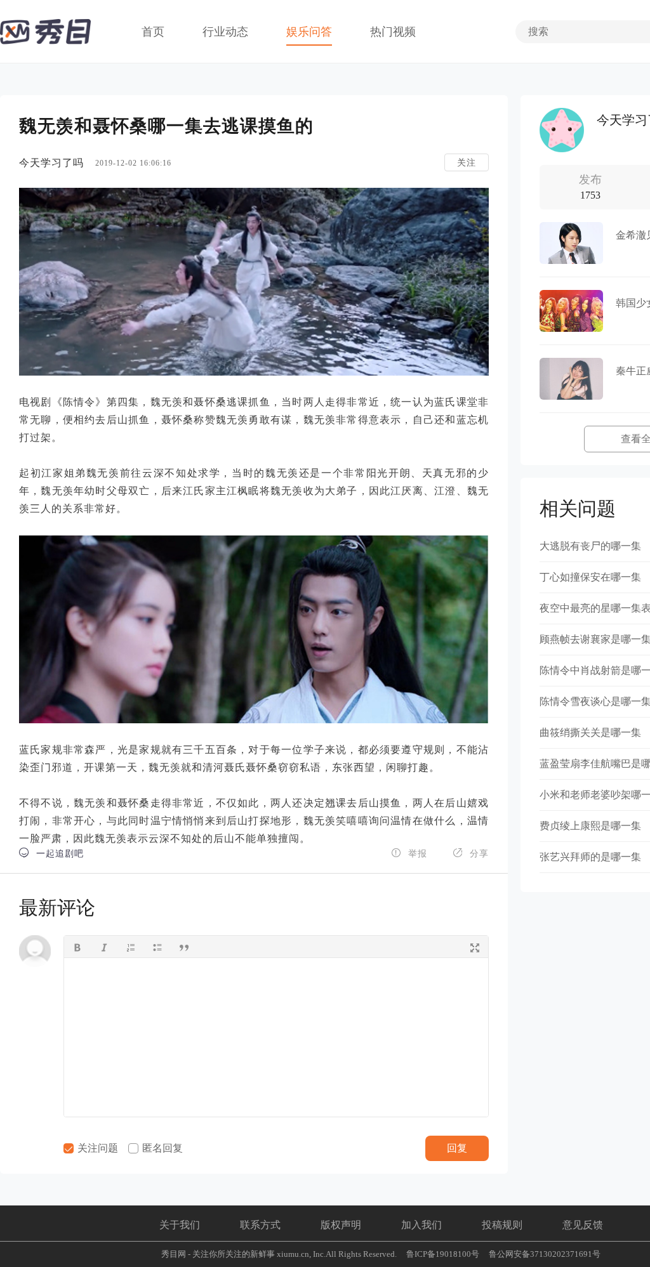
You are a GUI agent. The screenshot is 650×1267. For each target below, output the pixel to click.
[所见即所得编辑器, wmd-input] (276, 1037)
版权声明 (341, 1224)
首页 (153, 31)
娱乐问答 (309, 31)
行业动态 (225, 31)
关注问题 (96, 1148)
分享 (471, 853)
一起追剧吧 (51, 853)
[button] (77, 946)
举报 (409, 853)
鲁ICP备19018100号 (442, 1254)
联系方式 (260, 1224)
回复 (457, 1148)
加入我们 (421, 1224)
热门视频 (393, 31)
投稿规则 (502, 1224)
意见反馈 (582, 1224)
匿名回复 (161, 1148)
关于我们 (179, 1224)
